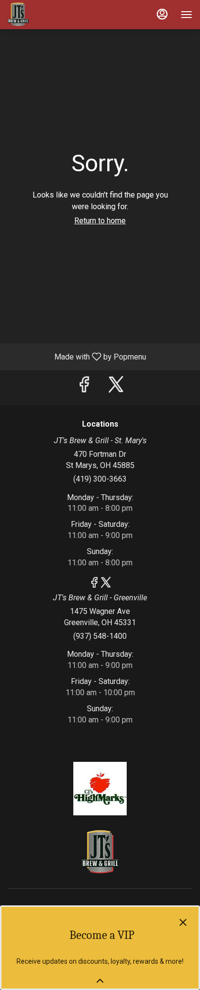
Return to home (100, 220)
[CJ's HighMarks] (100, 788)
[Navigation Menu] (186, 14)
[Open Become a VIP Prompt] (100, 981)
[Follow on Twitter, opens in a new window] (116, 387)
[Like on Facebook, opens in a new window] (84, 387)
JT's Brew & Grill (100, 852)
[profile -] (162, 14)
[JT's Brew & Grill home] (51, 14)
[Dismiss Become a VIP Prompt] (183, 922)
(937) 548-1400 (100, 636)
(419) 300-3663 (100, 479)
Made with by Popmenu (76, 356)
